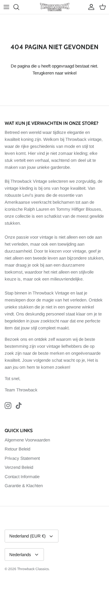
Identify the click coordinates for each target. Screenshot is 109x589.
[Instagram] (8, 405)
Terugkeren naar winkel (54, 72)
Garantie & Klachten (24, 485)
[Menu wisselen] (6, 7)
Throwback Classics (33, 569)
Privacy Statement (22, 458)
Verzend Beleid (19, 467)
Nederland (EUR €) (27, 535)
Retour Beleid (17, 448)
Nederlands (20, 554)
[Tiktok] (18, 405)
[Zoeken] (19, 7)
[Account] (89, 7)
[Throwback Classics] (54, 7)
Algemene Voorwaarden (27, 439)
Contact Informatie (22, 476)
